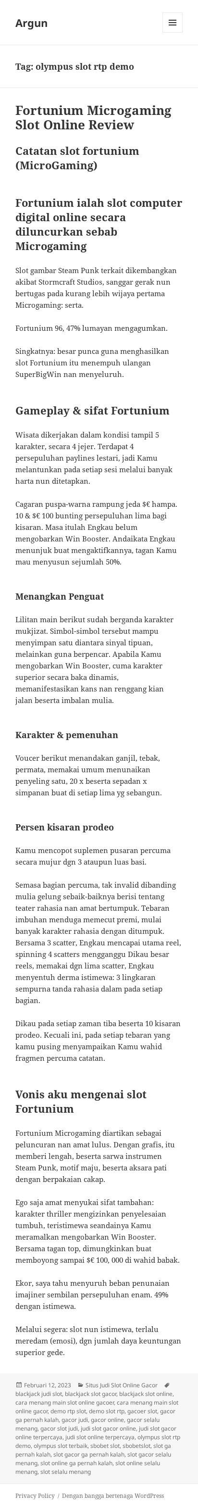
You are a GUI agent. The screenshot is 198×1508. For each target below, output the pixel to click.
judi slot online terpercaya (100, 1437)
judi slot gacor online (108, 1428)
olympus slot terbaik (60, 1446)
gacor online (107, 1420)
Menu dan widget (173, 32)
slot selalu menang (65, 1472)
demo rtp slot (68, 1411)
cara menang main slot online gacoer (64, 1402)
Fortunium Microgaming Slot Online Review (93, 117)
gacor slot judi (59, 1428)
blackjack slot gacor (90, 1394)
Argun (31, 22)
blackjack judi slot (38, 1394)
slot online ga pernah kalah (76, 1463)
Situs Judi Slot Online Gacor (122, 1385)
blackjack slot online (146, 1394)
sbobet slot (105, 1446)
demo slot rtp (106, 1411)
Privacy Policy (35, 1496)
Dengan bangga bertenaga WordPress (113, 1496)
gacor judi (75, 1420)
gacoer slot (142, 1411)
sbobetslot (136, 1446)
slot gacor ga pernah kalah (88, 1454)
